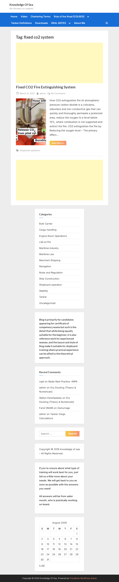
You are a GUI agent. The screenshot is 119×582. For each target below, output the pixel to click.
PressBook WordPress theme (83, 578)
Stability (43, 290)
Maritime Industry (49, 248)
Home (14, 16)
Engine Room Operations (53, 236)
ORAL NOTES (58, 23)
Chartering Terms (41, 16)
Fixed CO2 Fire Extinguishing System (45, 87)
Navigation (45, 266)
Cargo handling (47, 229)
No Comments (58, 93)
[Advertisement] (59, 63)
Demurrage (63, 408)
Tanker (43, 296)
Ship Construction (49, 278)
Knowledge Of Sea (21, 4)
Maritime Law (46, 254)
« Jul (42, 565)
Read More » (59, 143)
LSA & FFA (45, 242)
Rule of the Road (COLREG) (69, 16)
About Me (79, 23)
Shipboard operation (30, 150)
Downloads (41, 23)
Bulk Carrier (45, 223)
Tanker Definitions (21, 23)
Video (24, 16)
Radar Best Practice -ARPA (62, 381)
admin (43, 93)
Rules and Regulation (51, 272)
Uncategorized (47, 303)
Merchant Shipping (49, 260)
